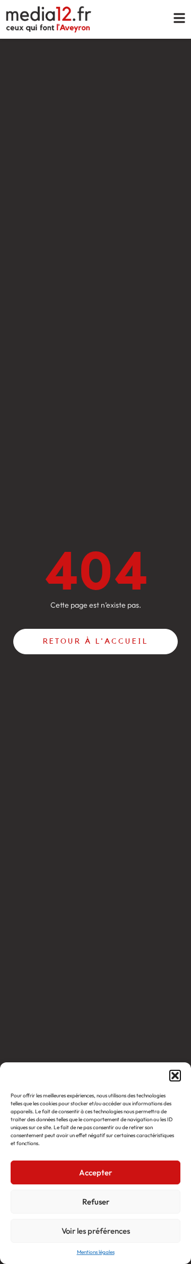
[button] (175, 1075)
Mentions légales (96, 1252)
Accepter (95, 1172)
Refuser (95, 1202)
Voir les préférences (96, 1231)
